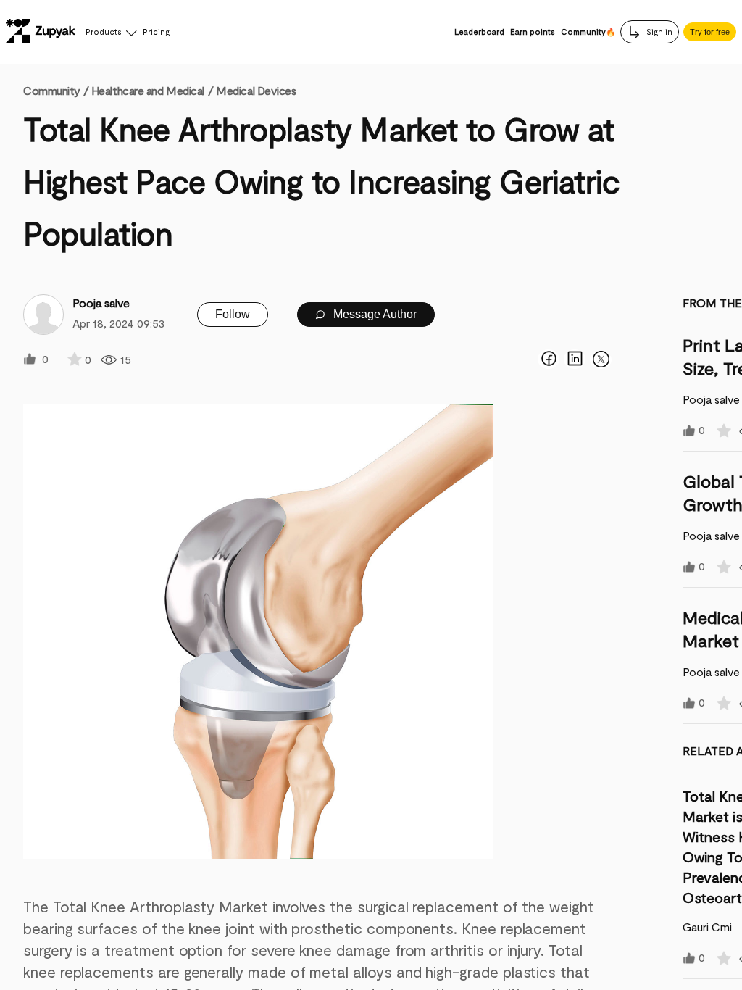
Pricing (156, 31)
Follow (232, 314)
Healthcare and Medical (147, 90)
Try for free (710, 32)
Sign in (658, 31)
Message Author (373, 314)
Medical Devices (256, 90)
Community (55, 90)
